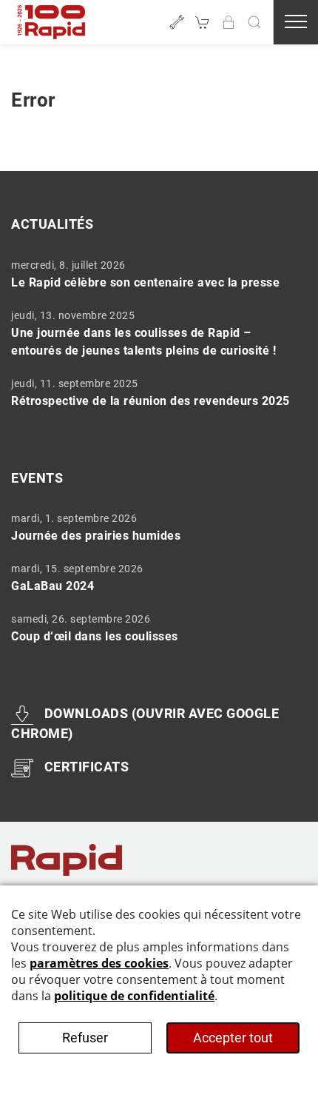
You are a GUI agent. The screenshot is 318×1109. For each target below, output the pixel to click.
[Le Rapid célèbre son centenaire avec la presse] (154, 274)
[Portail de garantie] (176, 22)
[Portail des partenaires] (228, 22)
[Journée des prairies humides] (154, 527)
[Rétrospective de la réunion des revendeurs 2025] (154, 392)
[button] (254, 22)
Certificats (86, 767)
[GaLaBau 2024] (154, 577)
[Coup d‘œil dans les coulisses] (154, 628)
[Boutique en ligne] (202, 22)
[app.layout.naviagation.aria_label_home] (51, 22)
